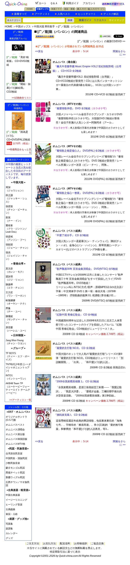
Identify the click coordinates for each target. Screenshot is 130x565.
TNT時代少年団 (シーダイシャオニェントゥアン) (18, 367)
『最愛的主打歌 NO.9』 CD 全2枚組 (74, 348)
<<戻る (39, 51)
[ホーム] (29, 10)
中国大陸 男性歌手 (44, 26)
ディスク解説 (111, 14)
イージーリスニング (16, 499)
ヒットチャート (87, 14)
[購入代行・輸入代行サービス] (91, 10)
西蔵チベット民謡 (15, 472)
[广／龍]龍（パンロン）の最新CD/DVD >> (101, 41)
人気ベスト (64, 14)
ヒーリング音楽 (14, 504)
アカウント (89, 3)
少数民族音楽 (13, 463)
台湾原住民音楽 (14, 453)
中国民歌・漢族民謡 (16, 458)
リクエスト (100, 20)
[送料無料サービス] (113, 5)
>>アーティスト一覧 (20, 400)
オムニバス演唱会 (15, 429)
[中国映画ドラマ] (56, 10)
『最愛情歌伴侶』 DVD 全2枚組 (72, 108)
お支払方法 (49, 543)
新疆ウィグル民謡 (15, 477)
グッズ (9, 538)
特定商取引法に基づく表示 (65, 551)
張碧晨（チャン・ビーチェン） (16, 209)
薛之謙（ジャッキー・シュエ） (16, 198)
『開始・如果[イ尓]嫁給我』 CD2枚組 (18, 88)
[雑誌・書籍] (69, 10)
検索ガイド (85, 20)
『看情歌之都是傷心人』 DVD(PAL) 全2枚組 (79, 150)
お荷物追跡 (80, 543)
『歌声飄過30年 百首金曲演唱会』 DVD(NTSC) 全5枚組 (86, 268)
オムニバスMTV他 (15, 443)
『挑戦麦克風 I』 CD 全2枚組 (70, 414)
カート (42, 3)
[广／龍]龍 (11, 57)
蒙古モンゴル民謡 (15, 467)
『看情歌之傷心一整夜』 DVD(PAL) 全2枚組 (79, 193)
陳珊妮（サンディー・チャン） (16, 319)
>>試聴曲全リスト (21, 97)
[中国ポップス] (43, 10)
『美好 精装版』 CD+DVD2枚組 (17, 61)
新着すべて (20, 14)
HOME (8, 26)
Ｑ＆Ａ (54, 3)
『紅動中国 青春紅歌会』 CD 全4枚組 (75, 314)
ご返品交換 (97, 543)
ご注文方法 (32, 543)
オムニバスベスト (15, 424)
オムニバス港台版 (15, 434)
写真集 (9, 523)
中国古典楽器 (13, 495)
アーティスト (42, 14)
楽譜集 (9, 528)
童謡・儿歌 (12, 514)
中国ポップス (23, 26)
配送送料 (65, 543)
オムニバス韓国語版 (16, 439)
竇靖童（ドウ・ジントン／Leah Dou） (16, 228)
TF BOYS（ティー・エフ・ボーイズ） (17, 356)
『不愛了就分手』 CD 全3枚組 (71, 235)
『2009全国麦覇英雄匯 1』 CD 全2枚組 (76, 381)
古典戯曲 (10, 509)
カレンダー (12, 533)
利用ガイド (72, 3)
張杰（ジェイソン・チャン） (16, 255)
